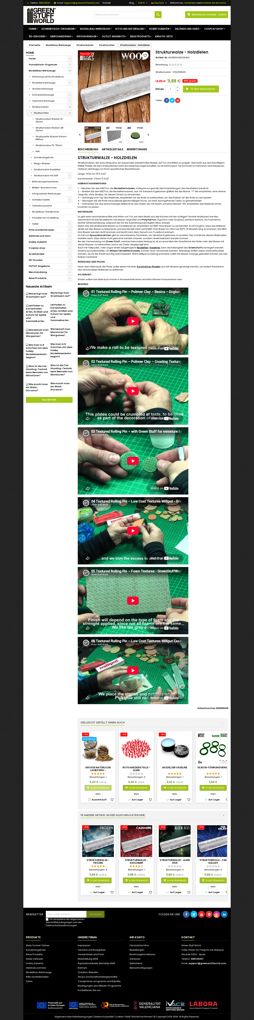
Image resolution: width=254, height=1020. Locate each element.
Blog (131, 2)
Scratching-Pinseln (148, 266)
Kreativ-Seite (164, 36)
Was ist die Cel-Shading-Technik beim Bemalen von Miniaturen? (61, 370)
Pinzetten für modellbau (45, 217)
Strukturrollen (41, 113)
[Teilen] (166, 100)
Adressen (135, 958)
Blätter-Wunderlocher (44, 187)
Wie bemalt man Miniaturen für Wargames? (60, 332)
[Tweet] (172, 100)
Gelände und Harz (187, 29)
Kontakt (107, 2)
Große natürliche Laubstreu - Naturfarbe (98, 770)
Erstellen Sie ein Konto (213, 2)
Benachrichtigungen (141, 967)
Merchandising (60, 36)
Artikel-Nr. (162, 57)
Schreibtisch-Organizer (58, 29)
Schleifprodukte (41, 199)
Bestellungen (137, 950)
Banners (82, 967)
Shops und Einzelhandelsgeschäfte (97, 976)
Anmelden (190, 2)
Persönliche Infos (139, 945)
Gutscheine (136, 963)
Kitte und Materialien (129, 29)
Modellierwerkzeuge (43, 82)
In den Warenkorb (200, 89)
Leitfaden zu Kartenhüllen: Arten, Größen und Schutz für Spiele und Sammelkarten (61, 312)
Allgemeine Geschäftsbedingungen (73, 1016)
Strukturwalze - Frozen (98, 861)
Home (30, 53)
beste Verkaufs (34, 958)
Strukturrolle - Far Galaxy (213, 861)
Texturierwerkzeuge (43, 100)
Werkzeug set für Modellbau (48, 76)
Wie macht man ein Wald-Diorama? (60, 386)
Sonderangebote (44, 157)
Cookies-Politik (122, 1016)
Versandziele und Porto (91, 954)
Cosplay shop (213, 29)
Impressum (84, 945)
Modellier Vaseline (174, 767)
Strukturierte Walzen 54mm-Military (51, 138)
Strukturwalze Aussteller (47, 169)
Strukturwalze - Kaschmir (136, 861)
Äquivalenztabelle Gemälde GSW (96, 963)
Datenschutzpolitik (103, 1016)
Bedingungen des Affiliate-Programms (99, 985)
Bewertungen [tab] (137, 149)
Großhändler (86, 36)
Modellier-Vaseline (148, 247)
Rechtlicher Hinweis (142, 1016)
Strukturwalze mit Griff (46, 175)
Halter (35, 223)
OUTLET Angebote (113, 36)
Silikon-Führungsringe (213, 767)
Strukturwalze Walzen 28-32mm (50, 129)
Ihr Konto (137, 937)
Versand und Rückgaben (92, 950)
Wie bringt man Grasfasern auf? (60, 294)
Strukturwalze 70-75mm (49, 145)
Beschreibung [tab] (88, 149)
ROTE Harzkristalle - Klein (136, 769)
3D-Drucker (37, 36)
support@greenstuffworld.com (81, 2)
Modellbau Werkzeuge (95, 29)
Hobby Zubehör (159, 29)
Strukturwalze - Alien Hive (175, 861)
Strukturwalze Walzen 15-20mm (50, 120)
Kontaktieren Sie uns (89, 990)
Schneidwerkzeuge (43, 94)
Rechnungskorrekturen (142, 954)
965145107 (44, 2)
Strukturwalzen (40, 107)
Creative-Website (88, 972)
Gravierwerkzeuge (42, 88)
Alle (38, 151)
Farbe (32, 29)
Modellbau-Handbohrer (45, 211)
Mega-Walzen (42, 163)
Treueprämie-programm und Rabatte (99, 981)
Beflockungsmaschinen (45, 181)
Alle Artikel (49, 399)
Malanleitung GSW (88, 958)
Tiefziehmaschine (42, 205)
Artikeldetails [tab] (112, 149)
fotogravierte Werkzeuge (46, 193)
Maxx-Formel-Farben (38, 945)
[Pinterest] (177, 100)
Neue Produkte (140, 36)
